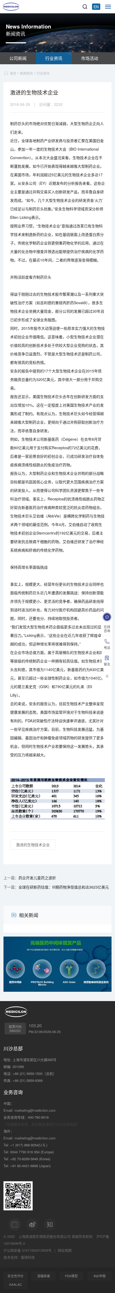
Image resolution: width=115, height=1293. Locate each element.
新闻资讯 (26, 73)
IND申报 (100, 1276)
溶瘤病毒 (43, 1276)
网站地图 (65, 1250)
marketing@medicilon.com (35, 1110)
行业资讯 (53, 58)
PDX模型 (71, 1276)
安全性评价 (15, 1276)
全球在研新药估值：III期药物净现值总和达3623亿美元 (63, 887)
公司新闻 (17, 58)
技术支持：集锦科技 (19, 1257)
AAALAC (15, 1284)
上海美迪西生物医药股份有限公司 (44, 1236)
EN (96, 6)
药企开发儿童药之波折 (37, 877)
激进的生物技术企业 (33, 844)
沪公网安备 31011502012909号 (27, 1250)
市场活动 (89, 58)
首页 (13, 73)
